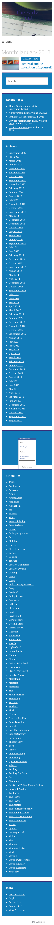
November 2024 (17, 172)
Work (11, 852)
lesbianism (14, 667)
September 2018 (17, 211)
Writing (22, 456)
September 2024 (17, 180)
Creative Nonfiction (19, 564)
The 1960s (14, 796)
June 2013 (14, 298)
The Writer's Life (17, 820)
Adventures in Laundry (21, 112)
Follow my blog (27, 467)
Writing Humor (17, 863)
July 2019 (14, 200)
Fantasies (14, 600)
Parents (13, 726)
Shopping (14, 781)
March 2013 (15, 310)
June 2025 (14, 156)
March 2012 (15, 357)
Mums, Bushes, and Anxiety (23, 106)
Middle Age (14, 698)
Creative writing (17, 568)
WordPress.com (17, 910)
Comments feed (17, 906)
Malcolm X (14, 678)
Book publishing (17, 521)
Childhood (14, 541)
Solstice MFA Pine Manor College (26, 785)
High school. (15, 647)
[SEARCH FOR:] (27, 81)
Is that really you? (18, 116)
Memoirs (13, 682)
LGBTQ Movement (18, 670)
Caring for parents (18, 533)
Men (11, 690)
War (11, 840)
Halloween (14, 635)
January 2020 (16, 192)
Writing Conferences (19, 859)
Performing (15, 737)
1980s (12, 482)
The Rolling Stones (19, 812)
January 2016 (16, 239)
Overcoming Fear (18, 718)
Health (12, 643)
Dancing (13, 572)
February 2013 (16, 314)
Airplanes (14, 501)
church (12, 545)
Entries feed (15, 902)
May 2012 (14, 349)
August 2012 (15, 337)
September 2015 (17, 243)
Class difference (17, 549)
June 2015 (14, 251)
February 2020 (16, 188)
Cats (11, 537)
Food (11, 612)
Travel (12, 824)
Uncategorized (16, 832)
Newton (13, 714)
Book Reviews (16, 525)
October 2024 (16, 176)
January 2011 (16, 400)
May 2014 (14, 274)
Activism (13, 490)
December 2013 (17, 282)
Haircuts (13, 631)
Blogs (12, 517)
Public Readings (17, 753)
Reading (13, 769)
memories (14, 686)
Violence (13, 836)
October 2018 (16, 207)
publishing (14, 757)
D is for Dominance (19, 127)
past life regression (19, 729)
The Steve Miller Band (20, 816)
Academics (14, 486)
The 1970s (14, 800)
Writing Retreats (17, 867)
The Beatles (15, 804)
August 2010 (15, 420)
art (10, 509)
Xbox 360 (14, 871)
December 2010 (17, 404)
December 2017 (17, 219)
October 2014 (16, 263)
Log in (12, 898)
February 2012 (16, 361)
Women (13, 844)
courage (13, 560)
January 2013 (16, 318)
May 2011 (14, 388)
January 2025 (16, 164)
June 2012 (14, 345)
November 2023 (17, 184)
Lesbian (22, 458)
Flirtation (14, 607)
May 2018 (14, 215)
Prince (12, 749)
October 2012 (16, 329)
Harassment (15, 639)
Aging (12, 493)
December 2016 (17, 223)
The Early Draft (27, 15)
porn (11, 745)
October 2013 (16, 286)
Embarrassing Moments (21, 584)
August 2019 (15, 196)
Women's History (18, 848)
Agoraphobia (15, 497)
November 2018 (17, 204)
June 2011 (14, 385)
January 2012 (16, 365)
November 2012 (17, 326)
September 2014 (17, 266)
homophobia (15, 651)
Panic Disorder (16, 722)
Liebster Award (16, 674)
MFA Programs (16, 694)
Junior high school (18, 663)
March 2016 (15, 235)
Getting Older (16, 623)
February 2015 (16, 255)
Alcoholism (14, 505)
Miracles (13, 702)
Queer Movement (18, 761)
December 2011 (17, 369)
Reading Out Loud (18, 773)
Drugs (12, 580)
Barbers (13, 513)
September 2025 (17, 152)
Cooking (13, 556)
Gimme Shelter (16, 627)
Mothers (13, 706)
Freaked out (15, 615)
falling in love (16, 596)
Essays (12, 588)
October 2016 (16, 227)
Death (12, 576)
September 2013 (17, 290)
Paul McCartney (17, 733)
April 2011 (14, 392)
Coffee (12, 552)
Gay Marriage (16, 619)
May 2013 (14, 302)
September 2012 (17, 333)
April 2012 (14, 353)
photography (15, 741)
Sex (10, 777)
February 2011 (16, 396)
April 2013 (14, 306)
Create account (17, 894)
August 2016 (15, 231)
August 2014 (15, 270)
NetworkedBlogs (24, 439)
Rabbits (13, 765)
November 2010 (17, 408)
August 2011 (15, 377)
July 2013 (14, 294)
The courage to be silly (20, 808)
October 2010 (16, 412)
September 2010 (17, 416)
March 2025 (15, 160)
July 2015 (14, 247)
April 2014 (14, 278)
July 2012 (14, 341)
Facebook (14, 592)
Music (12, 710)
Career (12, 529)
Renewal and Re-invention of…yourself (36, 65)
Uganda (13, 828)
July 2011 (14, 381)
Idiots (12, 659)
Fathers (13, 604)
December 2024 (17, 168)
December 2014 (17, 259)
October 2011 (16, 373)
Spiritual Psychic (17, 789)
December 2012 (17, 322)
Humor (27, 456)
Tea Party (14, 792)
